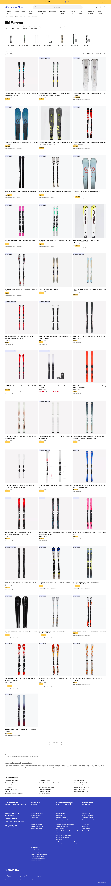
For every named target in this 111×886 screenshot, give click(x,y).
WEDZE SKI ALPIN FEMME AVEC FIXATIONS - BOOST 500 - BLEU (89, 290)
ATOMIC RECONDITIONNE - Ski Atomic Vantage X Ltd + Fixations (21, 730)
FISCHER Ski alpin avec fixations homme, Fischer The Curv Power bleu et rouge (89, 486)
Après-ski (7, 791)
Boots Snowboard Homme (81, 791)
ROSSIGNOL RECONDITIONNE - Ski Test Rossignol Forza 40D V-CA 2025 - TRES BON (55, 143)
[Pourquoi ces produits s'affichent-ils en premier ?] (83, 53)
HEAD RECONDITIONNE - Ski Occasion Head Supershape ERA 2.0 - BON (86, 241)
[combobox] (101, 53)
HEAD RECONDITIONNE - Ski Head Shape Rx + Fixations (89, 631)
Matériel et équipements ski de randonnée (50, 782)
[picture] (21, 74)
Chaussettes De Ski (44, 791)
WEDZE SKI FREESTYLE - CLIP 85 (48, 289)
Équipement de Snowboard (46, 787)
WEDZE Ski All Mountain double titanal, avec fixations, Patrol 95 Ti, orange (89, 386)
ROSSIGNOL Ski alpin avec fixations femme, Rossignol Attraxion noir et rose (21, 94)
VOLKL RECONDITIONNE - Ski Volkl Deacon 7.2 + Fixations (87, 192)
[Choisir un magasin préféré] (93, 7)
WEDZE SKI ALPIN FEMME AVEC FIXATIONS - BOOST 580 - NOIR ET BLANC (55, 337)
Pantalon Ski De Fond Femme (81, 787)
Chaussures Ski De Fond (80, 782)
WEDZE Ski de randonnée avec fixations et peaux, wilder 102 (54, 386)
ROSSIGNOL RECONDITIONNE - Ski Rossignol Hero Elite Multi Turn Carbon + (89, 143)
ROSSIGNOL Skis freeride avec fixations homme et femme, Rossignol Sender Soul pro (54, 94)
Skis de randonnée (49, 45)
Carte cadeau (100, 12)
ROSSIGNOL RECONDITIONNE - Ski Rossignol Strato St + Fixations (21, 632)
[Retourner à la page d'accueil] (14, 7)
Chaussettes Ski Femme (11, 782)
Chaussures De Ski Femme (12, 780)
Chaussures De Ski (79, 780)
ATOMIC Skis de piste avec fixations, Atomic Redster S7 (21, 386)
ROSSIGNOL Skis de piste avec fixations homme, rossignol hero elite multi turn (20, 337)
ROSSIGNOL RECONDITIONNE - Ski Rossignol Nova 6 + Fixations (89, 94)
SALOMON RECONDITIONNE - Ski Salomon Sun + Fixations (87, 679)
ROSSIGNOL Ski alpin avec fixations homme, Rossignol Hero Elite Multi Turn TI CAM (18, 533)
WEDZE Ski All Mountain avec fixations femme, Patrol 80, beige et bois (21, 437)
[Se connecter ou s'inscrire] (101, 7)
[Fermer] (105, 2)
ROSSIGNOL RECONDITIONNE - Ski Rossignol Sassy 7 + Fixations (21, 241)
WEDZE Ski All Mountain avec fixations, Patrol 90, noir (89, 336)
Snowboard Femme (44, 793)
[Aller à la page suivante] (61, 743)
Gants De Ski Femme (10, 785)
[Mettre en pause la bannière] (102, 2)
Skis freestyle (62, 45)
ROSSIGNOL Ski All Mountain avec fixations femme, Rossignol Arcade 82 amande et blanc (88, 437)
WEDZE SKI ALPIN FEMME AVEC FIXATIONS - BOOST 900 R (55, 486)
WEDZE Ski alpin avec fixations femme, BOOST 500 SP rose (89, 533)
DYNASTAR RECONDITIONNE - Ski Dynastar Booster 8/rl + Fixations (21, 290)
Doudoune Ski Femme (11, 789)
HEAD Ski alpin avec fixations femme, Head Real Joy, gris (21, 583)
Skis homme (74, 45)
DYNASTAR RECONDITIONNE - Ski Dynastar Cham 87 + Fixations (55, 679)
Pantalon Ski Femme (79, 789)
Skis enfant (87, 45)
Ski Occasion (8, 787)
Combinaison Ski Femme (80, 785)
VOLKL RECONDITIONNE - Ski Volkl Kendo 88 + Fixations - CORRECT (21, 143)
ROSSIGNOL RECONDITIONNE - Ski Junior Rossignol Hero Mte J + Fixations (20, 679)
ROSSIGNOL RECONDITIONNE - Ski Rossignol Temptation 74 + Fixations (52, 632)
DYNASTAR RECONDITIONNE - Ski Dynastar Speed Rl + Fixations (55, 583)
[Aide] (97, 7)
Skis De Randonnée (44, 785)
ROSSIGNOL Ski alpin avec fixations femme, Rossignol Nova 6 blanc (55, 437)
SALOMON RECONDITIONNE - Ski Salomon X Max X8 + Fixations (55, 192)
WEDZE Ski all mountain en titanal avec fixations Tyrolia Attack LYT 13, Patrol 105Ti (19, 486)
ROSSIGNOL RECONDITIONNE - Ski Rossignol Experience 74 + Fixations (86, 583)
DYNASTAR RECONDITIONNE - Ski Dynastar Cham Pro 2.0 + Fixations (55, 241)
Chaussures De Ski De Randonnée (14, 793)
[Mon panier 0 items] (104, 7)
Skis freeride (36, 45)
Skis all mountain (23, 45)
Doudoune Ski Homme (45, 789)
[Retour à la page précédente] (49, 743)
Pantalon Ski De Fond (45, 780)
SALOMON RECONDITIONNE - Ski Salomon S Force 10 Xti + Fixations (20, 192)
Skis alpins (11, 45)
